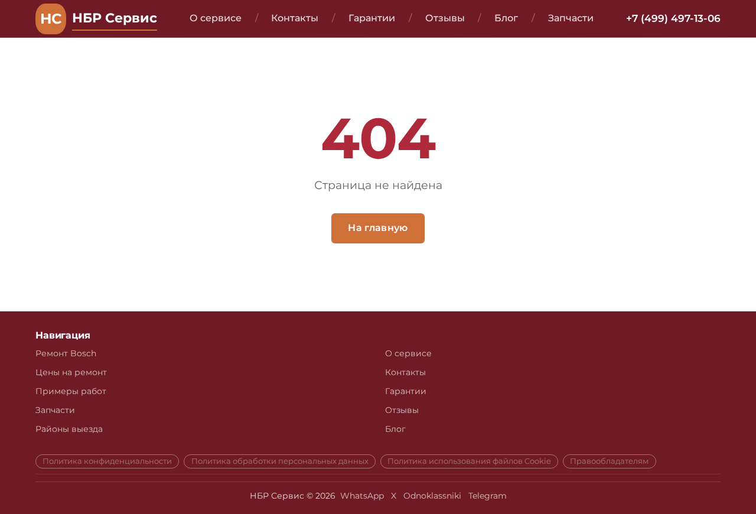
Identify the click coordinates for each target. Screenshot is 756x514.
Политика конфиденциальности (107, 461)
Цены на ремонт (71, 372)
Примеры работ (70, 391)
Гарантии (371, 18)
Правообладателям (609, 461)
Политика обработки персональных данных (280, 461)
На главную (378, 227)
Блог (506, 18)
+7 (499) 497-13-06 (673, 18)
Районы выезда (69, 429)
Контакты (294, 18)
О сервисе (216, 18)
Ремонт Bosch (65, 353)
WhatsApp (362, 495)
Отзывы (445, 18)
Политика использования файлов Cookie (469, 461)
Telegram (487, 495)
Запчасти (571, 18)
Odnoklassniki (432, 495)
